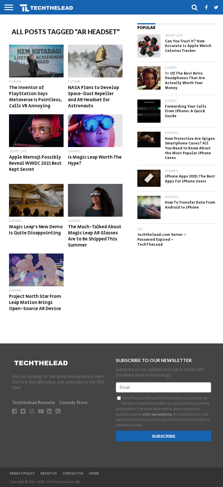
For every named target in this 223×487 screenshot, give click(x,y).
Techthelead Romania (33, 402)
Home (94, 473)
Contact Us (73, 473)
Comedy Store (73, 402)
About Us (48, 473)
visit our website (157, 414)
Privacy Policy (22, 473)
